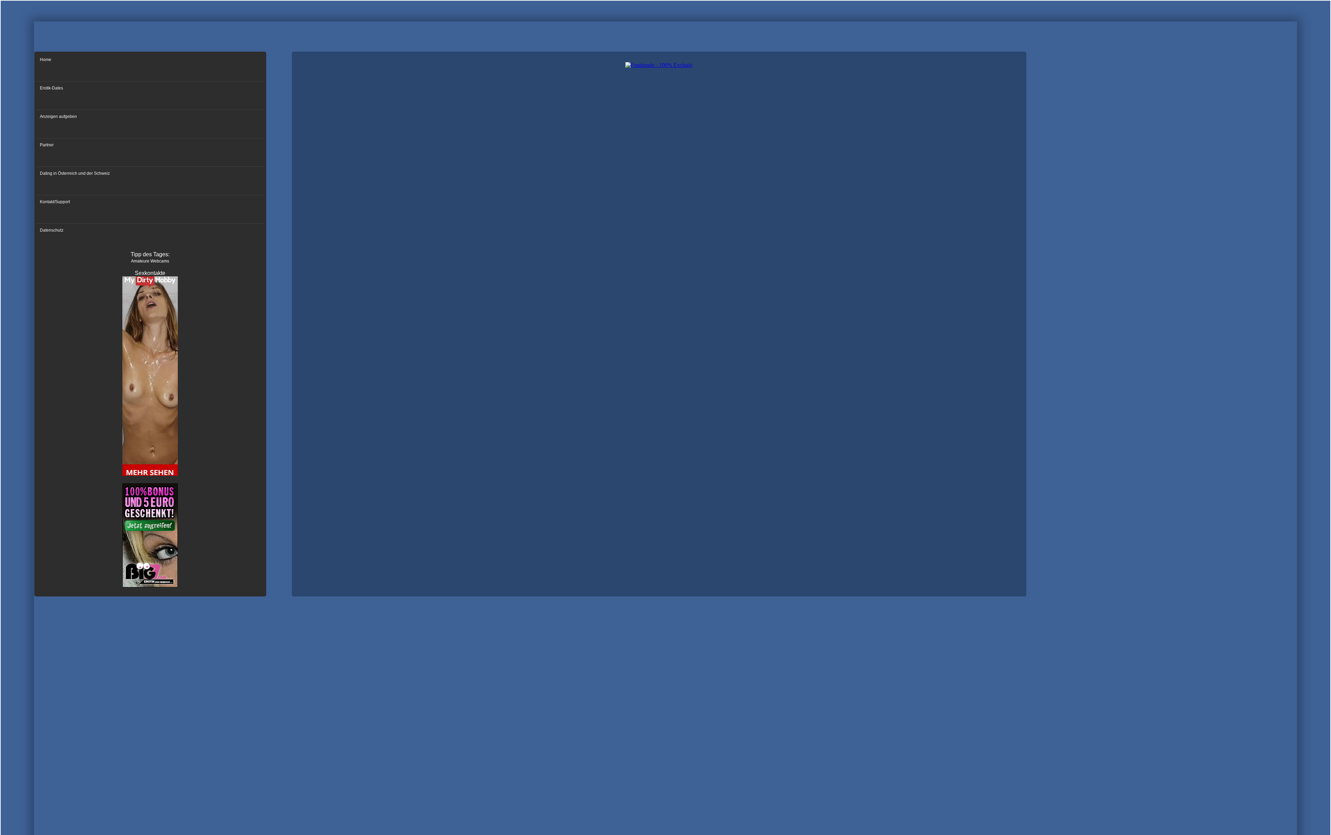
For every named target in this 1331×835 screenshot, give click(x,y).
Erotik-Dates (51, 88)
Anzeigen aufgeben (58, 116)
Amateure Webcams (150, 261)
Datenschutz (51, 230)
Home (45, 59)
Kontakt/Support (55, 201)
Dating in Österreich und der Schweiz (75, 173)
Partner (47, 145)
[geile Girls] (150, 474)
